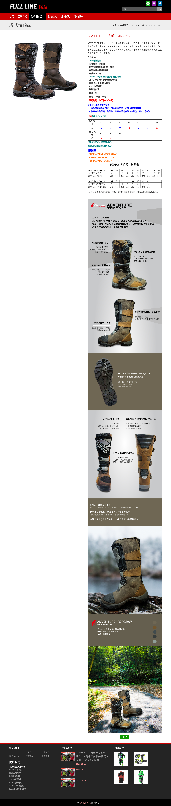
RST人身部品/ (15, 773)
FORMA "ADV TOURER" (100, 161)
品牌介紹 (22, 17)
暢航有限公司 (85, 803)
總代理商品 (37, 17)
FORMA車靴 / (15, 770)
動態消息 (52, 17)
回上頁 (124, 737)
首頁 (11, 17)
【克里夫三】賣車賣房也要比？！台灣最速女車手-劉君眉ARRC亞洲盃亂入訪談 (92, 756)
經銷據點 (65, 17)
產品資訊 (124, 25)
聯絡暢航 (78, 17)
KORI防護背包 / (16, 783)
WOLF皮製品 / (16, 779)
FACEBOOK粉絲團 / (18, 789)
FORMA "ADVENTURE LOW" (103, 154)
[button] (13, 71)
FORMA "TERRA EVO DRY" (102, 157)
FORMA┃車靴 (138, 25)
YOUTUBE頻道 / (16, 786)
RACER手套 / (15, 776)
